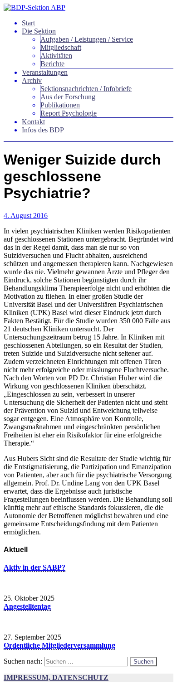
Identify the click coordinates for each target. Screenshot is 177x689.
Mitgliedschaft (60, 47)
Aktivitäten (56, 55)
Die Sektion (39, 31)
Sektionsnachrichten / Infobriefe (86, 88)
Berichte (52, 64)
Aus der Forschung (67, 97)
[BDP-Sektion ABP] (34, 7)
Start (28, 23)
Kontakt (33, 122)
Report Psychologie (68, 113)
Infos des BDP (43, 130)
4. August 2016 (26, 215)
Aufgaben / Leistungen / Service (86, 39)
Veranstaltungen (45, 72)
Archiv (32, 80)
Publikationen (60, 105)
